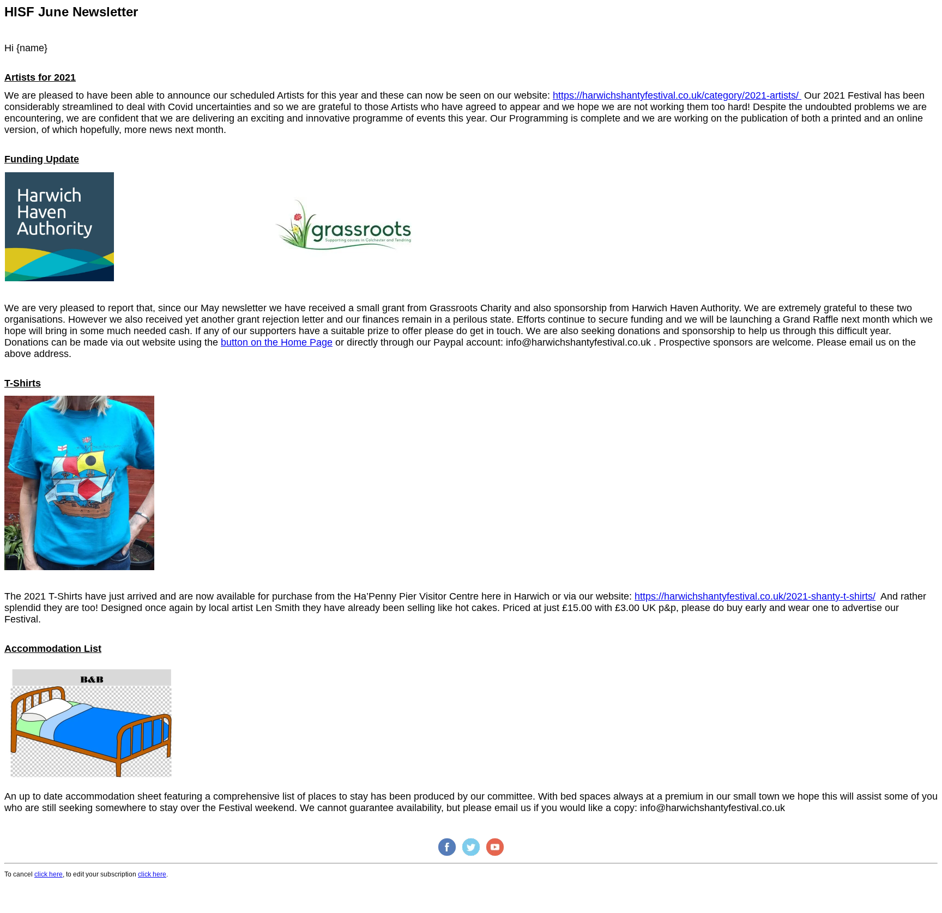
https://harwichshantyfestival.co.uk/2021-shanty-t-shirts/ (755, 596)
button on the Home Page (277, 342)
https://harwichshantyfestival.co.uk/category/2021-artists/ (677, 95)
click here (48, 874)
